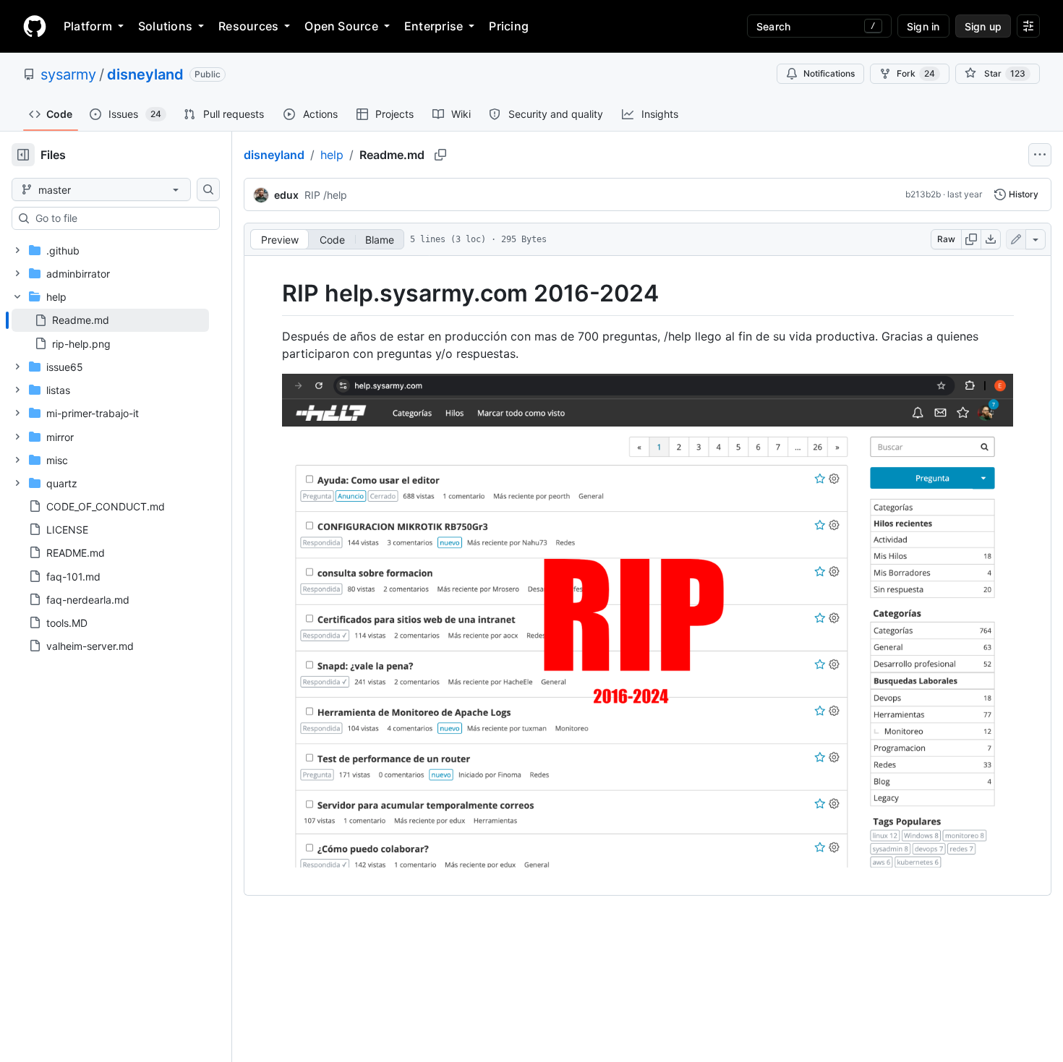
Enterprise (433, 26)
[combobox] (121, 218)
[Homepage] (34, 26)
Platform (88, 26)
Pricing (509, 26)
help (331, 154)
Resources (248, 26)
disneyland (145, 74)
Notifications (829, 73)
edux (286, 195)
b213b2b (923, 194)
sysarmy (68, 74)
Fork (916, 73)
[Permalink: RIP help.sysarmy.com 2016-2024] (272, 293)
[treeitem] (110, 320)
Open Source (341, 26)
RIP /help (325, 195)
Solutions (165, 26)
